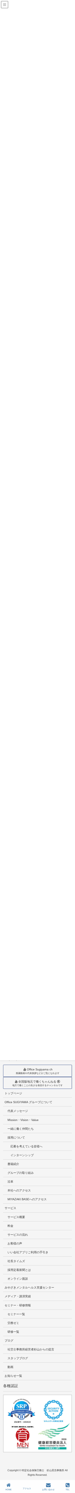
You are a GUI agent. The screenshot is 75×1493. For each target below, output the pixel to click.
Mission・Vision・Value (23, 1120)
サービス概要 (16, 1217)
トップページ (13, 1093)
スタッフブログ (18, 1358)
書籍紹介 (13, 1164)
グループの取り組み (21, 1172)
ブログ (9, 1340)
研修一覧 (13, 1331)
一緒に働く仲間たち (21, 1128)
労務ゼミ (13, 1323)
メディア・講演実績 (18, 1296)
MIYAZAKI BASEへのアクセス (27, 1199)
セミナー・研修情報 (18, 1305)
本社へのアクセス (19, 1190)
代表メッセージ (18, 1111)
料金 (10, 1225)
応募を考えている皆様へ (26, 1146)
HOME (8, 1489)
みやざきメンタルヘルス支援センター (29, 1287)
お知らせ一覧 (13, 1375)
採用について (16, 1137)
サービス (10, 1208)
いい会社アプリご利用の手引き (28, 1252)
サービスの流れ (18, 1234)
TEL (68, 1489)
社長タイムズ (16, 1261)
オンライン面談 (18, 1278)
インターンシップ (22, 1155)
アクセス (27, 1488)
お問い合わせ (48, 1489)
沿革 (10, 1181)
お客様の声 (15, 1243)
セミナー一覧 (16, 1314)
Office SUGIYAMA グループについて (28, 1102)
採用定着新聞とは (19, 1270)
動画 (10, 1367)
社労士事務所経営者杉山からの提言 (31, 1349)
